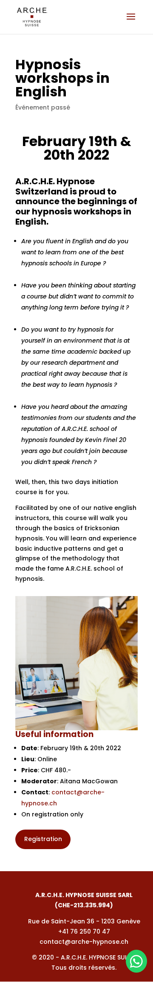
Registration (43, 839)
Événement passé (42, 107)
